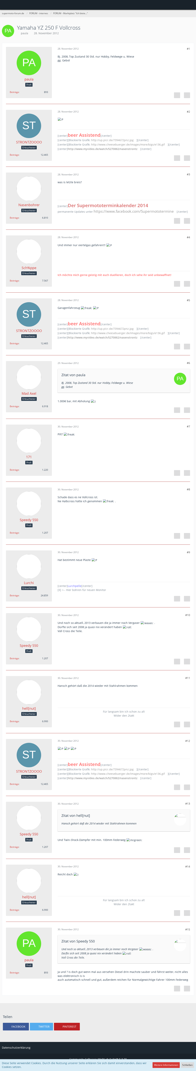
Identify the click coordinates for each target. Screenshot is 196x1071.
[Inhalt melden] (177, 95)
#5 (188, 300)
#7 (188, 426)
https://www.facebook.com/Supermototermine (134, 211)
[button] (5, 5)
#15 (187, 929)
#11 (187, 678)
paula (24, 33)
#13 (187, 803)
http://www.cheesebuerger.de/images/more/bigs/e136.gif (128, 144)
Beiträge (14, 92)
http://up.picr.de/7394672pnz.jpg (112, 140)
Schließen (187, 1065)
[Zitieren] (187, 95)
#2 (188, 111)
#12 (187, 741)
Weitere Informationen (166, 1065)
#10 (187, 615)
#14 (187, 866)
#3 (188, 174)
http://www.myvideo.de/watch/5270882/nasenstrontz (102, 149)
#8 (188, 489)
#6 (188, 363)
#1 (188, 48)
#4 (188, 237)
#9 (188, 552)
